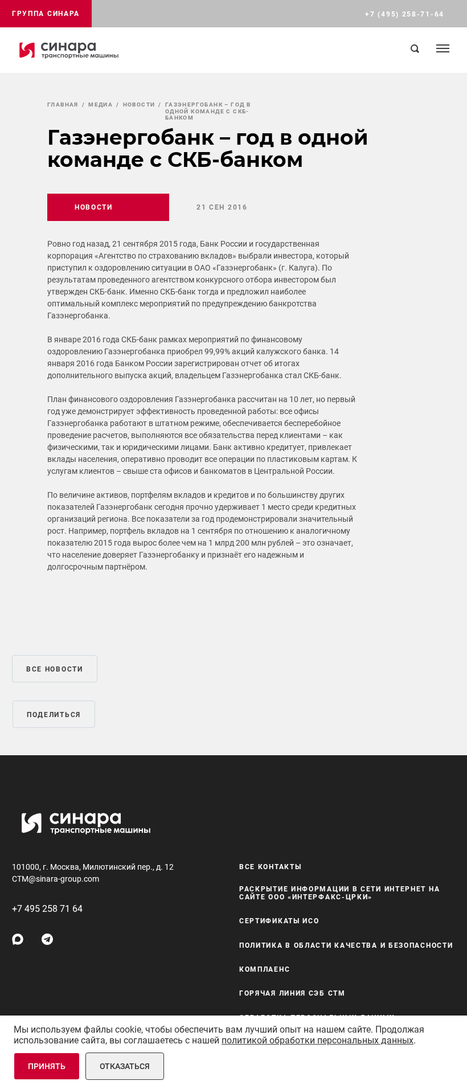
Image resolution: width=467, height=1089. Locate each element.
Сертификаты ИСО (279, 921)
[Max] (17, 939)
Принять (46, 1066)
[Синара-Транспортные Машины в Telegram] (47, 939)
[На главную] (69, 50)
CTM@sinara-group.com (55, 878)
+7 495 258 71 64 (47, 908)
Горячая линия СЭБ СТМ (292, 993)
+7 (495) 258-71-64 (404, 14)
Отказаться (125, 1066)
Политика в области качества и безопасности (346, 945)
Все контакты (270, 867)
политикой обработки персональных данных (317, 1040)
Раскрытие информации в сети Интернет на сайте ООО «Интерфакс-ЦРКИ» (339, 893)
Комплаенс (264, 969)
